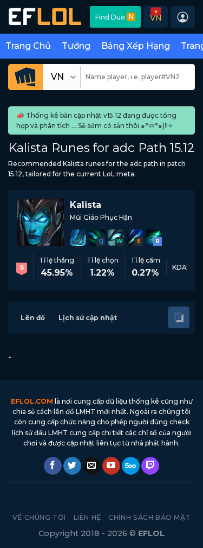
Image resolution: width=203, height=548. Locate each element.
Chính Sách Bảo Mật (149, 517)
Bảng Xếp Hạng (135, 46)
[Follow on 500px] (131, 466)
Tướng (76, 46)
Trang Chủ (28, 46)
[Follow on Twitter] (72, 466)
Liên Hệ (87, 517)
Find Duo (114, 16)
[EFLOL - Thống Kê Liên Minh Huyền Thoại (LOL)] (45, 17)
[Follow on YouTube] (111, 466)
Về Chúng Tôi (39, 517)
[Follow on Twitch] (150, 466)
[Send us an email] (92, 466)
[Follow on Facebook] (53, 466)
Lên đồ (33, 318)
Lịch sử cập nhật (87, 318)
